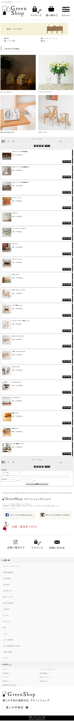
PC (44, 717)
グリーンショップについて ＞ (10, 508)
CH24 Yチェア (42, 132)
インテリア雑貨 (10, 41)
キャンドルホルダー (6, 92)
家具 (7, 38)
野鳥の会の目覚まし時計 (7, 132)
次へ (47, 145)
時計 (44, 41)
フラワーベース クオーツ (45, 92)
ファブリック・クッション (50, 38)
